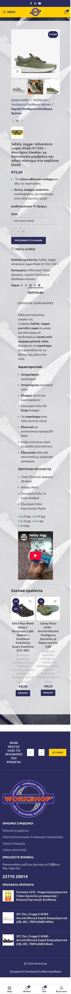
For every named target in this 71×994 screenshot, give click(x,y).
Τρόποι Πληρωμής (14, 843)
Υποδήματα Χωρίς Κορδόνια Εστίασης (23, 666)
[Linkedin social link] (35, 285)
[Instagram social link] (35, 3)
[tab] (35, 292)
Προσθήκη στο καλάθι (28, 240)
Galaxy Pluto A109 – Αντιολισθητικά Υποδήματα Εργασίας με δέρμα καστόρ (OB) (48, 635)
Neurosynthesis (51, 971)
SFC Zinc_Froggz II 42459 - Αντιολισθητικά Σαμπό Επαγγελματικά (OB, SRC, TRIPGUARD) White (41, 918)
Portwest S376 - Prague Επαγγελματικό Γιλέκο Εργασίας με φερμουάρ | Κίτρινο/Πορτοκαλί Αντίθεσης (41, 896)
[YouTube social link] (39, 3)
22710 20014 (15, 876)
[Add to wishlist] (30, 602)
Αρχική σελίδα (20, 100)
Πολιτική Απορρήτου (16, 830)
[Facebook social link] (31, 3)
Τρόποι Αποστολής (15, 849)
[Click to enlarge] (18, 71)
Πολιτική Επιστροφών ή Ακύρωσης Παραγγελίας (33, 837)
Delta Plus (23, 681)
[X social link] (26, 285)
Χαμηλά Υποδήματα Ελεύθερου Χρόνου (31, 111)
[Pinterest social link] (30, 285)
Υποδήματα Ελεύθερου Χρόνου (31, 104)
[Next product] (21, 121)
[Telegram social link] (39, 285)
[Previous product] (13, 121)
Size (14, 214)
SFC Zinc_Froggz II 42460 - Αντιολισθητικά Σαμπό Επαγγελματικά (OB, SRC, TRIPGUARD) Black (41, 940)
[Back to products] (17, 121)
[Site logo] (36, 11)
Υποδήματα (40, 100)
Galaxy (48, 681)
